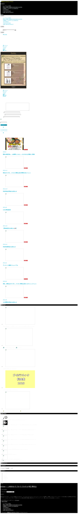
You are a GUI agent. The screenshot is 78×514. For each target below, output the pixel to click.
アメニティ (5, 473)
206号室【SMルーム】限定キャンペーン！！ (17, 419)
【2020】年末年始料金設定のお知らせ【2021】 (18, 449)
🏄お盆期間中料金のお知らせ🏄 (12, 347)
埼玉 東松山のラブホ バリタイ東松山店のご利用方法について (22, 429)
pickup (2, 486)
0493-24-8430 (4, 501)
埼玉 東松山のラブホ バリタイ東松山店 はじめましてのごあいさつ (31, 460)
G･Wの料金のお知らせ (10, 389)
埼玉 (30, 486)
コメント (3, 110)
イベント (5, 474)
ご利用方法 (5, 478)
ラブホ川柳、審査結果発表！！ (14, 459)
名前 (2, 112)
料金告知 (5, 481)
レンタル (5, 479)
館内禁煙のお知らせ (12, 454)
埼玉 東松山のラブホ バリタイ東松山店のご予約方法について (22, 444)
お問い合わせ (8, 12)
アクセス (7, 11)
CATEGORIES (3, 491)
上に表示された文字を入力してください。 (9, 121)
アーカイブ (2, 468)
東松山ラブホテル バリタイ (13, 512)
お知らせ (5, 475)
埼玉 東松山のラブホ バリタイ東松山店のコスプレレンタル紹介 (22, 424)
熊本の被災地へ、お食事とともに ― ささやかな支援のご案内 (18, 326)
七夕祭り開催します (9, 368)
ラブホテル (24, 486)
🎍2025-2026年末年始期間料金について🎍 (14, 410)
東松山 (34, 486)
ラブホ (17, 486)
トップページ (7, 5)
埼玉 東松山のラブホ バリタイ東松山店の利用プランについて (22, 439)
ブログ (6, 9)
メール (2, 114)
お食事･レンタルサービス (10, 8)
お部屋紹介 (5, 477)
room (6, 486)
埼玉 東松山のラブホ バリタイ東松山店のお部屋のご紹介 (21, 434)
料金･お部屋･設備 (12, 7)
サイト (1, 116)
